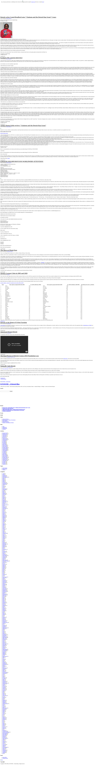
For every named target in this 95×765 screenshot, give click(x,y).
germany (3, 577)
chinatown (4, 528)
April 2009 (4, 443)
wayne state (4, 744)
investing (3, 610)
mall (3, 629)
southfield (3, 702)
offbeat (3, 657)
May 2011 (4, 437)
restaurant (3, 682)
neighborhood (4, 650)
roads (3, 684)
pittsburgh (3, 666)
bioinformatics (4, 501)
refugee (3, 680)
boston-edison (4, 508)
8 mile (3, 474)
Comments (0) (2, 321)
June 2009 (4, 441)
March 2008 (4, 454)
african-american (5, 477)
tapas (3, 714)
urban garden (4, 734)
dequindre (3, 545)
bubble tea (4, 516)
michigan (3, 635)
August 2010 (4, 440)
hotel (3, 603)
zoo (3, 753)
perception (4, 662)
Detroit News (65, 358)
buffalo (3, 518)
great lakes (4, 584)
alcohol (3, 479)
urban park (4, 735)
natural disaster (11, 367)
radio (3, 676)
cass (3, 522)
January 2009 (4, 446)
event (3, 561)
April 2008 (4, 453)
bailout (3, 491)
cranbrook (4, 537)
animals (3, 481)
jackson (3, 613)
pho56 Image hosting (5, 421)
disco (3, 548)
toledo (3, 723)
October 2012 (4, 434)
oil (2, 658)
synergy (3, 713)
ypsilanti (3, 752)
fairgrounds (4, 562)
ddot (3, 541)
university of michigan (5, 732)
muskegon (4, 647)
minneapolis (4, 639)
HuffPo (90, 325)
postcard (3, 671)
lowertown (4, 625)
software (3, 701)
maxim (3, 631)
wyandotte (4, 751)
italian (3, 612)
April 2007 (4, 464)
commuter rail (4, 533)
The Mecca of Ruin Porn (8, 250)
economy (8, 274)
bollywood (4, 506)
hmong (3, 600)
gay (3, 576)
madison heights (4, 627)
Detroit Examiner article (4, 133)
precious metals (4, 672)
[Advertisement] (8, 9)
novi (3, 655)
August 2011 (4, 436)
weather (3, 745)
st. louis (3, 706)
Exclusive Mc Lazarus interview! (11, 58)
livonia (3, 623)
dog (3, 550)
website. (8, 158)
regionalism (4, 681)
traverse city (4, 726)
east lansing (4, 554)
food (3, 572)
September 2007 (4, 459)
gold (3, 578)
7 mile (3, 473)
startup (3, 707)
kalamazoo (4, 617)
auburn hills (4, 489)
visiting (3, 739)
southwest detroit (5, 703)
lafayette (3, 618)
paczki (3, 659)
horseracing (4, 602)
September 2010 (4, 439)
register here (33, 1)
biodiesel (3, 500)
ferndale (3, 567)
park (3, 660)
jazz (3, 615)
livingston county (5, 622)
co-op (3, 529)
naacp (3, 648)
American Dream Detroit (8, 332)
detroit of (10, 18)
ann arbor (3, 482)
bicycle (3, 499)
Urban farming (2, 325)
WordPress (4, 429)
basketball (3, 493)
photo (3, 665)
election (3, 558)
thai (3, 720)
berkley (3, 498)
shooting (3, 697)
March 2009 (4, 444)
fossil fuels (4, 574)
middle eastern (4, 637)
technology (4, 717)
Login (3, 426)
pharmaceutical (4, 664)
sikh (3, 699)
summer (3, 711)
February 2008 (4, 455)
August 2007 (4, 460)
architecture (4, 484)
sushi (3, 712)
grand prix (4, 581)
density (3, 544)
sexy (3, 696)
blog (3, 503)
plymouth (3, 668)
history (3, 599)
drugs (3, 552)
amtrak (3, 480)
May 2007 (4, 463)
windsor (3, 748)
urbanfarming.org (86, 325)
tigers (3, 721)
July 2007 (3, 461)
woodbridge (4, 749)
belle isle (3, 497)
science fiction (4, 695)
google (3, 579)
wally (3, 740)
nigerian (3, 651)
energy (3, 559)
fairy (3, 563)
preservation (4, 673)
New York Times (5, 368)
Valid (4, 428)
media (3, 633)
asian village (4, 488)
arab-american (4, 483)
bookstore (3, 507)
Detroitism (42, 262)
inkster (3, 607)
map (7, 367)
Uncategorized (4, 731)
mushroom (4, 645)
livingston (3, 621)
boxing (3, 509)
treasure (3, 727)
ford (3, 573)
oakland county (4, 656)
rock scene (4, 686)
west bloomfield (4, 747)
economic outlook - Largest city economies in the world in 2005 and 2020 (11, 282)
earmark (3, 553)
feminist (3, 566)
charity (3, 525)
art (2, 485)
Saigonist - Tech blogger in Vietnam (8, 422)
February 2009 (4, 445)
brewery (3, 511)
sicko (3, 698)
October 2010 (4, 438)
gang (3, 575)
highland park (4, 594)
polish (3, 669)
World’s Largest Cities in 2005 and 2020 (13, 273)
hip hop (7, 18)
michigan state (4, 636)
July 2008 (3, 451)
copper (3, 535)
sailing (3, 691)
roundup (3, 688)
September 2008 (4, 449)
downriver (4, 551)
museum (3, 644)
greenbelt (3, 586)
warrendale (4, 741)
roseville (3, 687)
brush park (4, 515)
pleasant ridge (4, 667)
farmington (4, 564)
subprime (3, 709)
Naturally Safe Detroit (7, 366)
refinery (3, 679)
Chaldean (3, 469)
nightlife (3, 653)
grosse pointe (4, 588)
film (3, 569)
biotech (3, 502)
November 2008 (4, 448)
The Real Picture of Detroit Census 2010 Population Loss (19, 356)
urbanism (3, 736)
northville (3, 654)
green (3, 585)
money (3, 641)
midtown (3, 638)
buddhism (3, 517)
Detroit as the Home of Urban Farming (13, 322)
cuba (3, 539)
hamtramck (4, 590)
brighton (3, 514)
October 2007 (4, 458)
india (3, 606)
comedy (3, 532)
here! (43, 1)
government (4, 580)
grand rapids (4, 582)
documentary (4, 549)
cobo (3, 530)
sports (3, 705)
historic (3, 598)
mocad (3, 640)
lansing (3, 619)
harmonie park (4, 591)
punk (3, 674)
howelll (3, 604)
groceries (3, 587)
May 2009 (4, 442)
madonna (3, 628)
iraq (3, 611)
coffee (3, 531)
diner (3, 547)
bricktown (4, 512)
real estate (8, 251)
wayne (3, 743)
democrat (3, 543)
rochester (3, 685)
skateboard (4, 700)
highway (3, 595)
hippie (3, 597)
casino (3, 521)
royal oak (3, 689)
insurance (3, 608)
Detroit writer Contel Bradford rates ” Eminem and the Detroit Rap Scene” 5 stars (28, 17)
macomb (3, 626)
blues (3, 505)
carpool (3, 520)
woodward (4, 750)
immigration (4, 605)
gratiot (3, 583)
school (3, 693)
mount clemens (4, 643)
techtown (3, 718)
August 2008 (4, 450)
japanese (3, 614)
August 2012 (4, 435)
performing (4, 663)
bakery (3, 492)
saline (3, 692)
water (3, 742)
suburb (3, 710)
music (3, 646)
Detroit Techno (4, 468)
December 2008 (4, 447)
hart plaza (3, 592)
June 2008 (4, 452)
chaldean (3, 524)
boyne (3, 510)
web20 (3, 746)
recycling (3, 678)
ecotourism (4, 557)
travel (3, 725)
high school (4, 593)
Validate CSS (4, 427)
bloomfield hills (4, 504)
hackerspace (4, 589)
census (3, 523)
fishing (3, 570)
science (3, 694)
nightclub (3, 652)
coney (3, 534)
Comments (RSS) (5, 758)
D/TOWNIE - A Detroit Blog (9, 384)
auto (3, 490)
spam (3, 704)
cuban (3, 540)
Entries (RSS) (4, 757)
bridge (3, 513)
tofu (3, 722)
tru (2, 729)
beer (3, 495)
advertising (4, 475)
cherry (3, 526)
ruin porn (11, 251)
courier (3, 536)
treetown (3, 728)
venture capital (4, 738)
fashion (3, 565)
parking (3, 661)
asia (3, 487)
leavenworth (4, 620)
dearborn (3, 542)
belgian (3, 496)
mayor (3, 632)
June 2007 (4, 462)
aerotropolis (4, 476)
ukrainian (3, 730)
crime (3, 538)
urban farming (9, 323)
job (2, 616)
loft (2, 624)
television (3, 719)
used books (4, 737)
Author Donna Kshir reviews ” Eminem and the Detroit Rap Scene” (23, 125)
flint (3, 571)
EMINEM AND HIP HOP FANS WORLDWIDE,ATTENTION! (21, 161)
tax (2, 715)
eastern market (4, 555)
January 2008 (4, 456)
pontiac (3, 670)
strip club (3, 708)
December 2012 (4, 433)
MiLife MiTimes (5, 420)
